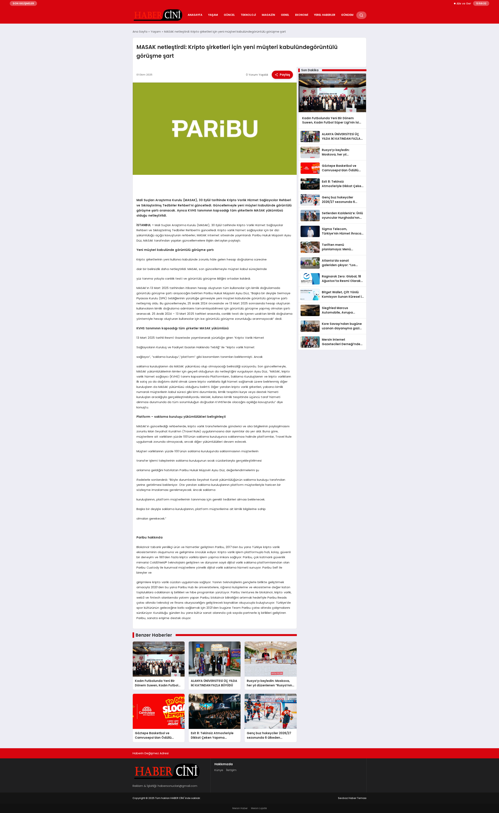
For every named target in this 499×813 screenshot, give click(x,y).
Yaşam (213, 15)
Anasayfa (195, 15)
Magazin (268, 15)
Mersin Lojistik (259, 808)
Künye (218, 770)
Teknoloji (248, 15)
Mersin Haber (240, 808)
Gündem (347, 15)
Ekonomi (301, 15)
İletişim (231, 770)
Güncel (229, 15)
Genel (285, 15)
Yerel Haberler (324, 15)
